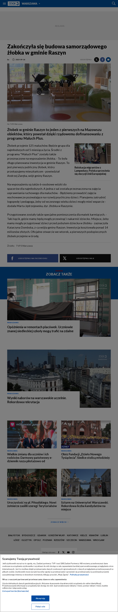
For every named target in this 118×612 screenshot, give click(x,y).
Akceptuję (40, 598)
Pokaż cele (40, 606)
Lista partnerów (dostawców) (15, 591)
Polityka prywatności (79, 575)
